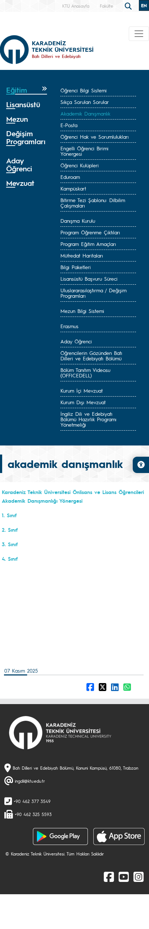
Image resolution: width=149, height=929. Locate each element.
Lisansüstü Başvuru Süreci (89, 278)
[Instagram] (138, 876)
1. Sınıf (9, 515)
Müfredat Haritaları (81, 255)
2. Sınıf (10, 529)
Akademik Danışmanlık (85, 113)
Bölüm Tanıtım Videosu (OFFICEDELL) (85, 372)
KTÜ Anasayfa (75, 6)
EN (144, 5)
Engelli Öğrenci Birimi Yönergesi (84, 151)
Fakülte (106, 6)
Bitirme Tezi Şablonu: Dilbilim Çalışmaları (92, 203)
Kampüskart (73, 188)
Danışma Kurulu (77, 220)
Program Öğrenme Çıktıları (90, 232)
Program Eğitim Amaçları (88, 243)
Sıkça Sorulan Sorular (84, 102)
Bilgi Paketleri (75, 267)
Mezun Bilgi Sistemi (82, 310)
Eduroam (70, 176)
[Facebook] (109, 876)
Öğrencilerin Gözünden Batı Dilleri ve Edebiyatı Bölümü (91, 355)
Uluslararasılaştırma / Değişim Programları (93, 293)
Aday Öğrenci (76, 341)
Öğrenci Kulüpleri (79, 165)
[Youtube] (124, 876)
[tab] (26, 90)
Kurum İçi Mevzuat (81, 390)
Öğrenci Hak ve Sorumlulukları (94, 136)
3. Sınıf (10, 544)
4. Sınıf (10, 558)
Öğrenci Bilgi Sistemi (83, 90)
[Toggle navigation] (139, 33)
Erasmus (69, 326)
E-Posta (68, 125)
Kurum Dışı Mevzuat (83, 402)
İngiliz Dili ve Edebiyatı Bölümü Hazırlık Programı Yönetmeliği (88, 419)
